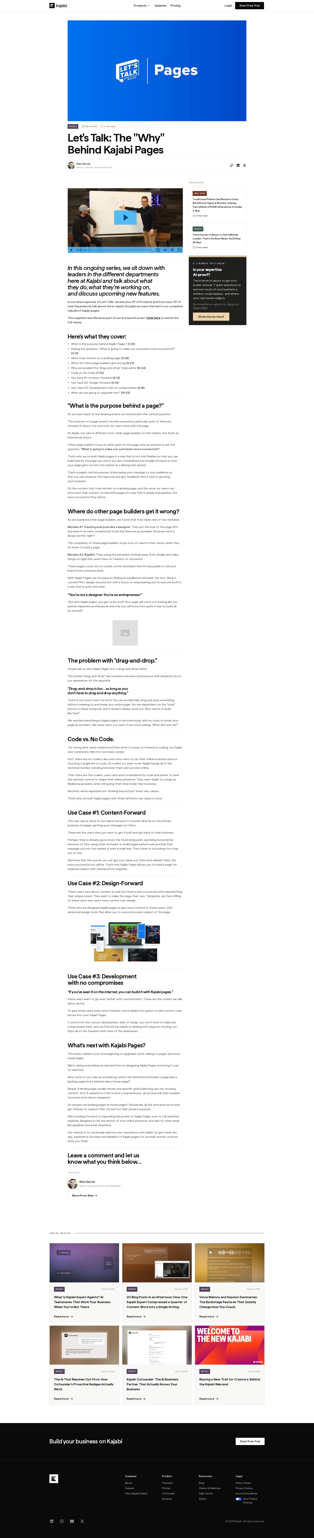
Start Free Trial (249, 5)
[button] (142, 5)
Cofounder (168, 1493)
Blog (201, 1482)
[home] (58, 5)
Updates (160, 5)
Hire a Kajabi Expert (136, 1493)
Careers (129, 1488)
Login (228, 5)
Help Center (206, 1493)
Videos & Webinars (210, 1488)
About (128, 1482)
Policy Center (243, 1482)
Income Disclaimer (246, 1493)
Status (202, 1498)
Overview (167, 1482)
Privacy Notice (244, 1488)
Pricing (175, 5)
